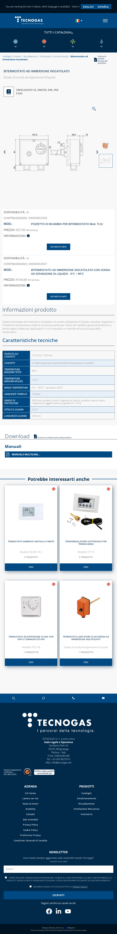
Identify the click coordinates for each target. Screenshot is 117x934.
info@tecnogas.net (61, 762)
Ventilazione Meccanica (86, 808)
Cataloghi (86, 793)
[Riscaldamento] (44, 41)
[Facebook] (49, 911)
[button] (79, 20)
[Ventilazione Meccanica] (72, 41)
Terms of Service (78, 930)
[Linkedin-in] (58, 911)
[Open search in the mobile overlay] (13, 698)
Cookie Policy (30, 830)
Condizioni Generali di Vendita (30, 840)
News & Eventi (30, 803)
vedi (31, 567)
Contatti (30, 814)
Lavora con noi (30, 798)
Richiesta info (58, 246)
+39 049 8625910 (60, 759)
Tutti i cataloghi (57, 32)
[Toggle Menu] (105, 20)
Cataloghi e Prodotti (11, 56)
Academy (30, 808)
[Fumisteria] (101, 41)
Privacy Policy (30, 824)
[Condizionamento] (15, 41)
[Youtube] (68, 911)
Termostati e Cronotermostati (54, 56)
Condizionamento (86, 798)
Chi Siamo (30, 793)
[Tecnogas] (58, 735)
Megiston (71, 927)
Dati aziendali (30, 819)
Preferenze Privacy (30, 835)
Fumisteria (86, 814)
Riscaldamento (30, 56)
